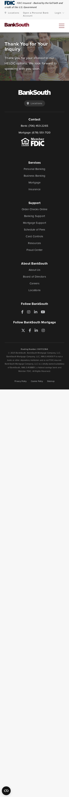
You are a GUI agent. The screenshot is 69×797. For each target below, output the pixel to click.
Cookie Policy (37, 381)
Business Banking (34, 176)
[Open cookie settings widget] (6, 790)
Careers (34, 283)
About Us (34, 270)
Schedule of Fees (34, 230)
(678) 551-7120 (41, 133)
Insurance (34, 189)
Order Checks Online (34, 209)
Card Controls (34, 236)
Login (58, 12)
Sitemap (50, 381)
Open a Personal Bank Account (36, 14)
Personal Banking (34, 169)
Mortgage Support (34, 223)
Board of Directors (34, 277)
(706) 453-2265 (38, 126)
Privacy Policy (21, 381)
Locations (13, 12)
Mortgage (35, 183)
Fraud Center (34, 250)
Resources (34, 243)
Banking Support (34, 216)
